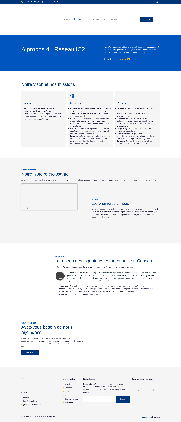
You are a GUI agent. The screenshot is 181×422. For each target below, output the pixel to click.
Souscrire (124, 399)
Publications (93, 19)
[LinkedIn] (148, 384)
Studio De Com (154, 417)
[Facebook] (143, 384)
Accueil (67, 19)
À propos (78, 19)
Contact (113, 19)
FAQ (104, 19)
